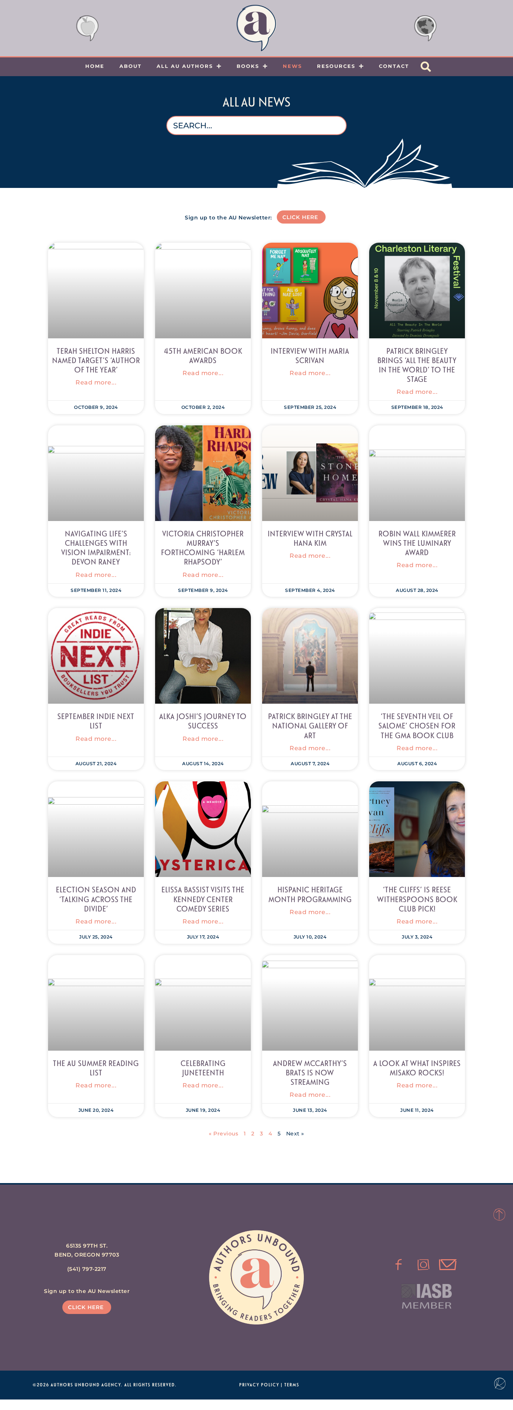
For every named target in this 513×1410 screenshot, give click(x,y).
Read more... (95, 382)
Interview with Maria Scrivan (310, 355)
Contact (394, 66)
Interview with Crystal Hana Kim (310, 538)
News (292, 66)
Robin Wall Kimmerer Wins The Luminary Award (417, 543)
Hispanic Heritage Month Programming (310, 894)
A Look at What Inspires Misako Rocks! (417, 1068)
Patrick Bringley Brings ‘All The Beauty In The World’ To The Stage (417, 365)
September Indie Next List (95, 721)
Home (94, 66)
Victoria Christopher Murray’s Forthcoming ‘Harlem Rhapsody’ (203, 547)
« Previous (223, 1133)
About (130, 66)
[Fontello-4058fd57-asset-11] (399, 1265)
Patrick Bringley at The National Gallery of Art (310, 725)
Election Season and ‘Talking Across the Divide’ (96, 899)
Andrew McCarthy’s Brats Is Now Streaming (310, 1072)
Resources (336, 66)
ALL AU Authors (185, 66)
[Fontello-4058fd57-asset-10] (448, 1265)
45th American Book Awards (203, 355)
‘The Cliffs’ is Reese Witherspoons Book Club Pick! (417, 899)
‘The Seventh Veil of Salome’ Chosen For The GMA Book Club (417, 725)
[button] (425, 66)
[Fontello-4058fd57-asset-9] (423, 1265)
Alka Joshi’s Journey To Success (203, 721)
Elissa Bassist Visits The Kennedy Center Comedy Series (202, 899)
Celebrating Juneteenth (203, 1068)
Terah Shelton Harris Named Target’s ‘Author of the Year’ (96, 360)
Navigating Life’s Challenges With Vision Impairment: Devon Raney (96, 547)
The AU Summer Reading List (96, 1068)
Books (248, 66)
